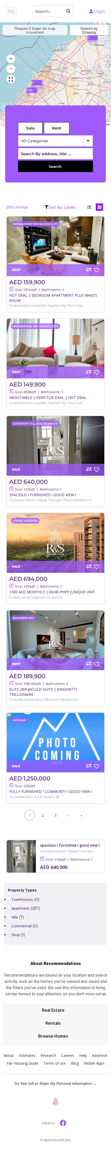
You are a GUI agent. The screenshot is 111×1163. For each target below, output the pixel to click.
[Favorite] (96, 270)
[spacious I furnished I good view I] (55, 446)
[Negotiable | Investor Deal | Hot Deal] (55, 348)
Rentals (53, 1023)
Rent (56, 128)
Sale (30, 128)
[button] (93, 40)
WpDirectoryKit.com (57, 1140)
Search (55, 166)
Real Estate (53, 1010)
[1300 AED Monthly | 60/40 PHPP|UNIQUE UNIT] (55, 543)
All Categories (35, 140)
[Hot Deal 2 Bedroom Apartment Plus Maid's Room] (55, 246)
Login (99, 11)
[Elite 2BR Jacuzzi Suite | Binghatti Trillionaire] (55, 640)
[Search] (68, 11)
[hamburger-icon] (11, 11)
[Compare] (88, 269)
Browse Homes (53, 1036)
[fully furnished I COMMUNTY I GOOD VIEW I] (55, 742)
